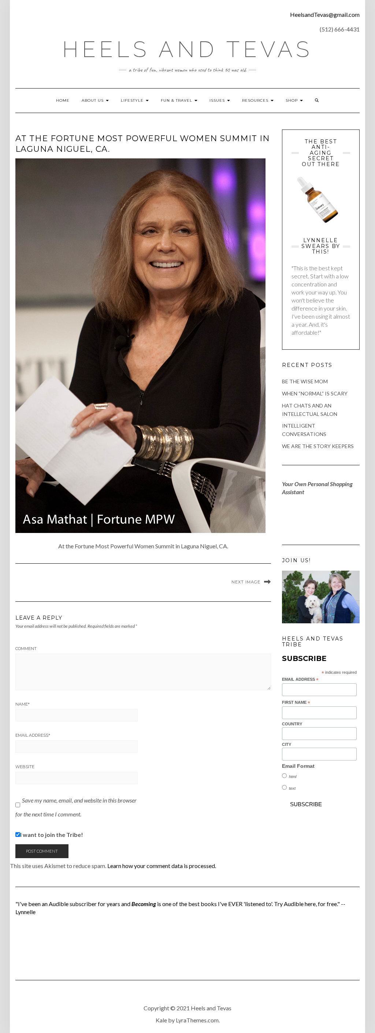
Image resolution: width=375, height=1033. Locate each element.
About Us (93, 100)
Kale (161, 1020)
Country (292, 724)
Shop (292, 100)
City (286, 744)
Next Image (245, 582)
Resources (256, 100)
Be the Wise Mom (305, 381)
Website (24, 766)
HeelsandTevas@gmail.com (325, 14)
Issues (217, 100)
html (292, 776)
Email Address (32, 735)
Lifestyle (133, 100)
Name (22, 704)
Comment (26, 648)
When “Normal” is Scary (315, 393)
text (292, 788)
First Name (296, 702)
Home (63, 100)
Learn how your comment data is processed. (161, 865)
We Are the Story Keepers (318, 446)
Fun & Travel (177, 100)
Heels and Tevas (187, 49)
